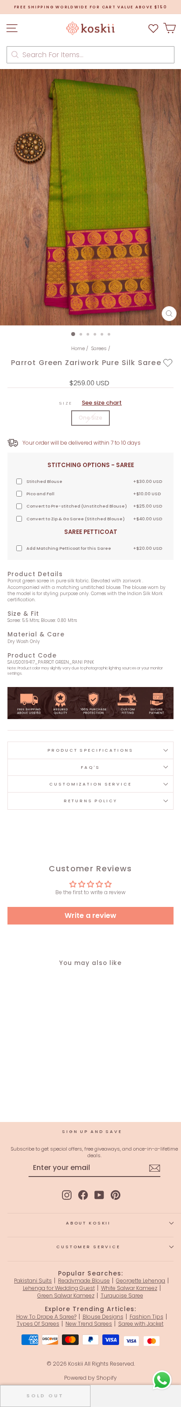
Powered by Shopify (90, 1377)
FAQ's (90, 767)
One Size (90, 417)
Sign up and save (92, 1131)
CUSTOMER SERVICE (88, 1247)
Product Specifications (90, 750)
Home (78, 348)
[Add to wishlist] (168, 363)
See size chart (102, 402)
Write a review (90, 915)
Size (90, 403)
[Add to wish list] (153, 28)
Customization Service (90, 784)
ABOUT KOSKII (88, 1223)
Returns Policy (90, 801)
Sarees (99, 348)
